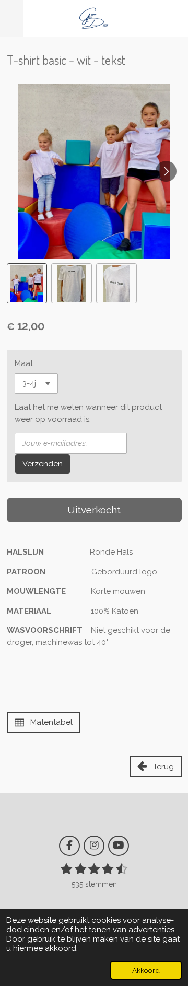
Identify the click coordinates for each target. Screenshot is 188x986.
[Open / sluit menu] (11, 18)
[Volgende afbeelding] (166, 171)
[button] (27, 283)
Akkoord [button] (146, 970)
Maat (24, 363)
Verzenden (42, 463)
